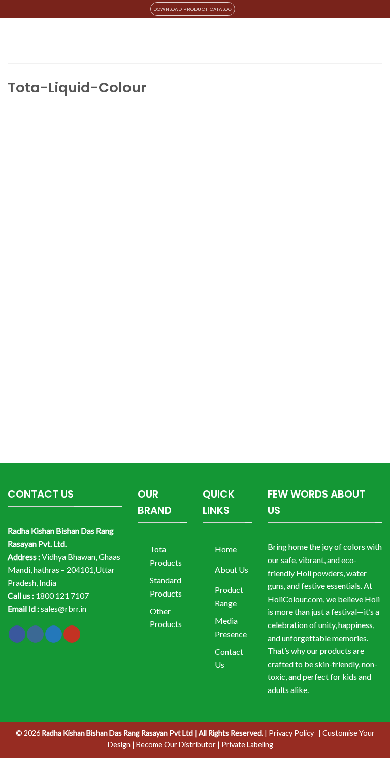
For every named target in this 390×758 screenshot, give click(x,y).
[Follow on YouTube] (71, 634)
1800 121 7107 (62, 595)
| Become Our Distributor (174, 744)
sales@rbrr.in (63, 608)
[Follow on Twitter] (53, 634)
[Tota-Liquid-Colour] (160, 267)
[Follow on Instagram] (35, 634)
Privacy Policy (291, 733)
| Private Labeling (245, 744)
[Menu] (14, 40)
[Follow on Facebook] (17, 634)
